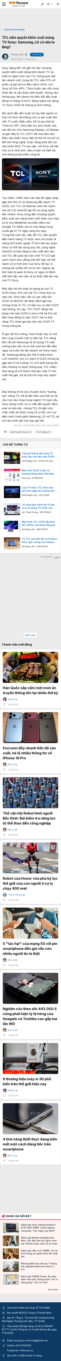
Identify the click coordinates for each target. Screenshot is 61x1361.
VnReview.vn (26, 1350)
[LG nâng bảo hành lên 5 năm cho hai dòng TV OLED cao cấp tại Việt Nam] (12, 509)
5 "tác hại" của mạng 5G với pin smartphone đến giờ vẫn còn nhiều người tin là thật (30, 948)
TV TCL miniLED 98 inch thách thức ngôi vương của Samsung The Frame (39, 540)
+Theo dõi (37, 54)
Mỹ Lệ (12, 764)
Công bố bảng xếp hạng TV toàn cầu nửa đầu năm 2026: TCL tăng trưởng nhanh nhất (38, 455)
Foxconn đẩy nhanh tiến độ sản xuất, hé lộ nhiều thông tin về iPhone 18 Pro (29, 753)
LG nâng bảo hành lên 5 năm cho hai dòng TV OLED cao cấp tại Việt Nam (38, 506)
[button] (58, 4)
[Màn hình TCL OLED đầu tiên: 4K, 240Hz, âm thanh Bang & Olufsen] (12, 526)
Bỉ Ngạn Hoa (31, 461)
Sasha (12, 699)
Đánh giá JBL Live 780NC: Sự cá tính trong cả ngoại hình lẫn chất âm (39, 1253)
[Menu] (4, 4)
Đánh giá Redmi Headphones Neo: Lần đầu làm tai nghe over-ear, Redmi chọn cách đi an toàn (39, 1240)
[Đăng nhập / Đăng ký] (50, 4)
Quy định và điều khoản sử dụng (24, 1355)
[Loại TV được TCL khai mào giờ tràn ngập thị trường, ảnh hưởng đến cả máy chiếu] (12, 492)
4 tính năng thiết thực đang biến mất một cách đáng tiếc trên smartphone (30, 1144)
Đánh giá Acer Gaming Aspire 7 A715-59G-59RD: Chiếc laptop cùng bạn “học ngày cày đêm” (38, 1227)
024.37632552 (23, 1345)
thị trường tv (43, 432)
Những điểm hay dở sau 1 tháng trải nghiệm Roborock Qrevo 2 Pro (39, 1266)
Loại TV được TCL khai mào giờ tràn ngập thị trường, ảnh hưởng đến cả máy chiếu (38, 489)
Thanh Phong (31, 512)
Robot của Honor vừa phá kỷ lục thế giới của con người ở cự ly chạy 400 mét (30, 883)
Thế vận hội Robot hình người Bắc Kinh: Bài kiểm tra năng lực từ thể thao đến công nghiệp (29, 818)
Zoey (27, 478)
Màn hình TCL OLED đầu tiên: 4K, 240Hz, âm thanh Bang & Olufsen (38, 523)
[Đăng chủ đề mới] (42, 4)
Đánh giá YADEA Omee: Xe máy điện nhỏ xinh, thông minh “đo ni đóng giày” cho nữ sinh (39, 1279)
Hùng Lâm (19, 54)
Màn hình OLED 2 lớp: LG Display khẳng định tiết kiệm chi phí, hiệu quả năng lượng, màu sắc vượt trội (38, 472)
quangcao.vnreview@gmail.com (31, 1340)
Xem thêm (53, 1289)
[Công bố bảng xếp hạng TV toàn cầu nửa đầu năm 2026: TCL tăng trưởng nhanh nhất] (12, 458)
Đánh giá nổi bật (18, 1216)
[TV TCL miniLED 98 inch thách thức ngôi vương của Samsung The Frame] (12, 543)
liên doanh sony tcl (20, 432)
